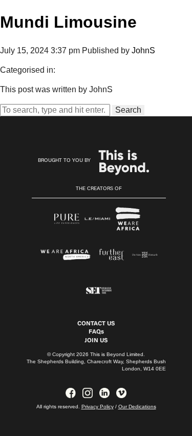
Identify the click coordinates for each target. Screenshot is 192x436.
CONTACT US (96, 324)
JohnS (143, 50)
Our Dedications (137, 406)
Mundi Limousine (68, 22)
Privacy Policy (97, 406)
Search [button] (128, 110)
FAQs (96, 332)
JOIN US (96, 341)
